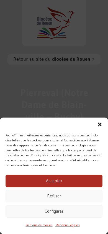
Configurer (54, 211)
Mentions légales (67, 225)
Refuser (54, 196)
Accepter (54, 180)
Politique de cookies (39, 225)
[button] (99, 124)
